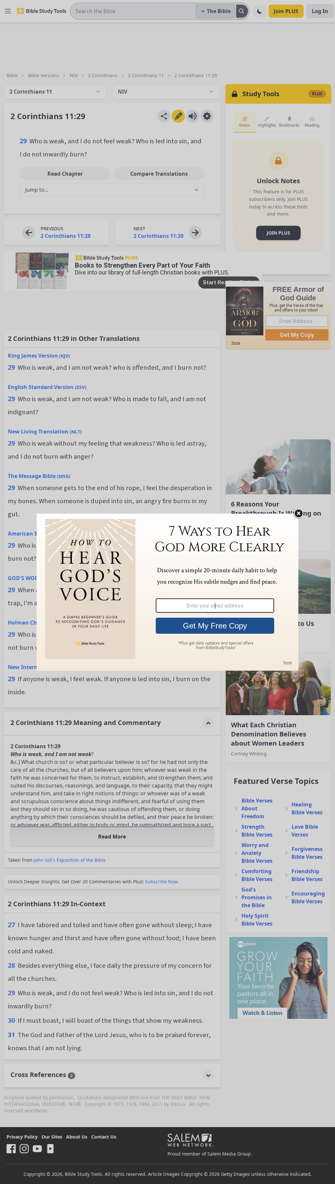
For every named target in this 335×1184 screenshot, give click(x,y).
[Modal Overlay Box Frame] (167, 592)
